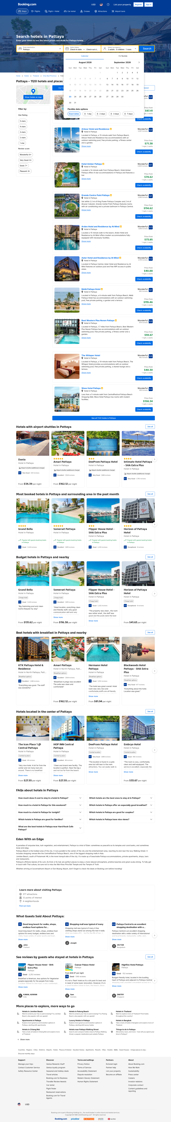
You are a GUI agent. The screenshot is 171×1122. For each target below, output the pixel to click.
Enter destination (29, 47)
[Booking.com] (27, 4)
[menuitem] (22, 11)
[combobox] (40, 49)
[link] (33, 121)
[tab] (85, 56)
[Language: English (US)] (101, 5)
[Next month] (139, 62)
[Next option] (154, 459)
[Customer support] (108, 5)
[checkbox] (100, 72)
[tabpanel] (104, 88)
